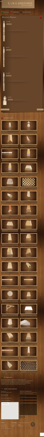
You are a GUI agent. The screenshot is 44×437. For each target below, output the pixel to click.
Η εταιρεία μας (6, 12)
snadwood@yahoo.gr (8, 398)
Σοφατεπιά (23, 301)
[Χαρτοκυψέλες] (29, 365)
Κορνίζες (22, 202)
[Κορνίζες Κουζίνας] (10, 210)
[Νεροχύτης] (10, 252)
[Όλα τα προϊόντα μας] (41, 17)
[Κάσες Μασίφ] (29, 167)
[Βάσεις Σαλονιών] (29, 125)
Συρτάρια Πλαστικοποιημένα (26, 315)
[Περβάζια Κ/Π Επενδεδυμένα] (29, 252)
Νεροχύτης (4, 258)
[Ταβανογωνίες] (10, 323)
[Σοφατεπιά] (29, 294)
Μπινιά (3, 244)
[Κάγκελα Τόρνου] (10, 153)
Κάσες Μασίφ (23, 174)
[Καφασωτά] (29, 182)
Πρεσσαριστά (23, 287)
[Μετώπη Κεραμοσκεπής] (29, 224)
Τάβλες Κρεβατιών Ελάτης (26, 329)
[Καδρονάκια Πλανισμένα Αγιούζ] (29, 153)
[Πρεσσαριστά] (29, 280)
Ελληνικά (13, 424)
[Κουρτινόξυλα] (10, 224)
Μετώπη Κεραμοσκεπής (25, 230)
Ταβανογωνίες (5, 329)
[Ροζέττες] (10, 294)
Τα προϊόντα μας (16, 12)
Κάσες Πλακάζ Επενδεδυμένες (7, 188)
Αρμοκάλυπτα (5, 131)
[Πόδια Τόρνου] (10, 280)
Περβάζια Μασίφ (5, 273)
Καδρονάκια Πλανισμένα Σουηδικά (8, 174)
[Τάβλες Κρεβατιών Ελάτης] (29, 323)
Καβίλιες (22, 145)
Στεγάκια (4, 315)
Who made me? (20, 426)
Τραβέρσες (23, 343)
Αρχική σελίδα (4, 424)
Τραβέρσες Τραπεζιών (6, 357)
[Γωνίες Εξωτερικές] (10, 139)
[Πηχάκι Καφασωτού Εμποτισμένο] (29, 266)
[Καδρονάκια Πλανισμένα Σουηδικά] (10, 167)
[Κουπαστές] (29, 210)
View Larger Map (3, 420)
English (13, 426)
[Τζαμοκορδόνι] (10, 337)
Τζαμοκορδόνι (4, 343)
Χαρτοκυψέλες (23, 371)
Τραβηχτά (23, 357)
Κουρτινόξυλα (5, 230)
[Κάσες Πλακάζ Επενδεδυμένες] (10, 182)
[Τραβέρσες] (29, 337)
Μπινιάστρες (23, 244)
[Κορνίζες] (29, 196)
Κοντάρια (4, 202)
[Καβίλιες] (29, 139)
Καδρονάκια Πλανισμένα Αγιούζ (27, 160)
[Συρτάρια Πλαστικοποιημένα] (29, 309)
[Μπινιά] (10, 238)
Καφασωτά (23, 188)
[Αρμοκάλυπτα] (10, 125)
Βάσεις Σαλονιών (24, 131)
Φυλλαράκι (4, 371)
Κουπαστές (39, 109)
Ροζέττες (4, 301)
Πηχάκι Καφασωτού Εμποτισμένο (27, 273)
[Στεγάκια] (10, 309)
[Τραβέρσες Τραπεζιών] (10, 351)
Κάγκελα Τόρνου (5, 109)
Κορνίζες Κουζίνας (5, 216)
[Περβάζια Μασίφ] (10, 266)
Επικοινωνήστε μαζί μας (27, 12)
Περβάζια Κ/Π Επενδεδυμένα (26, 258)
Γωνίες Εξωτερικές (5, 145)
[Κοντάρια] (10, 196)
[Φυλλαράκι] (10, 365)
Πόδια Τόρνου (4, 287)
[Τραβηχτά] (29, 351)
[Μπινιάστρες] (29, 238)
